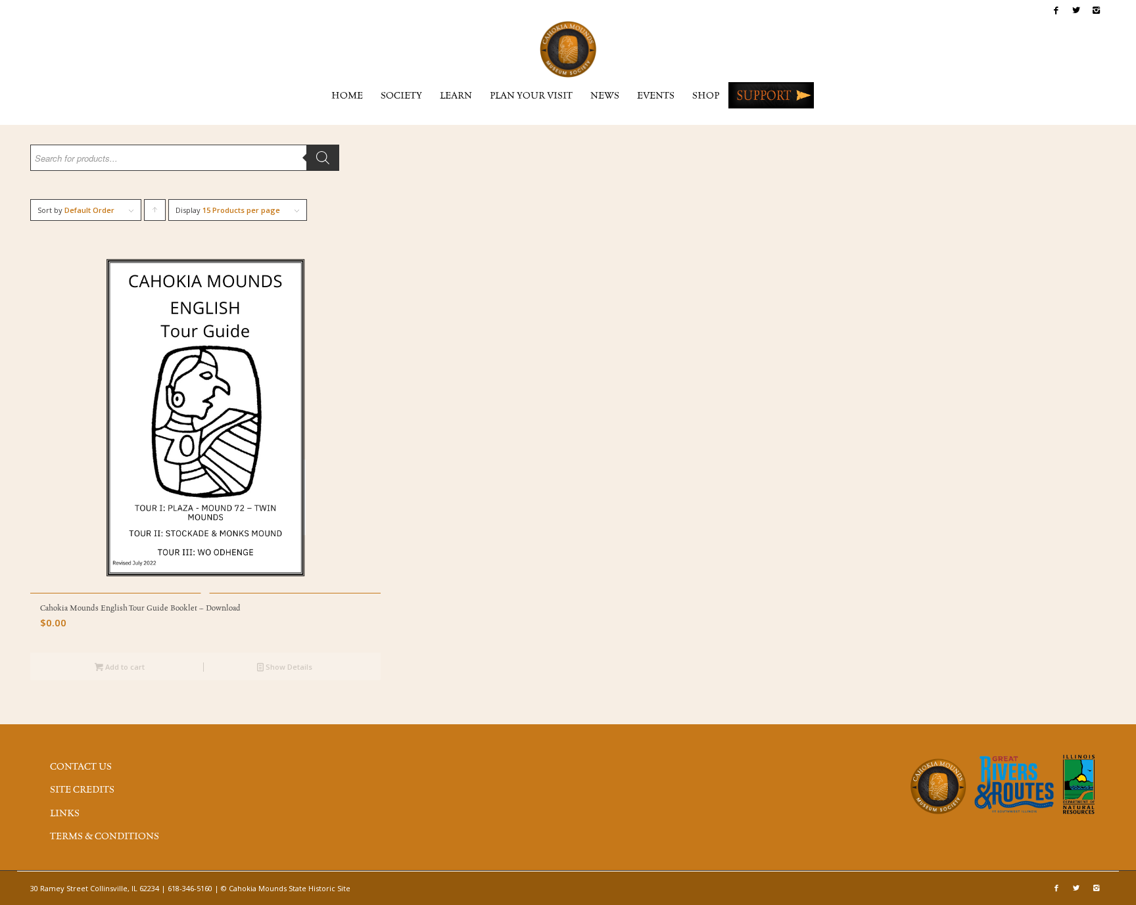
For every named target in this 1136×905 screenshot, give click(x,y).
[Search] (322, 158)
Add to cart (124, 667)
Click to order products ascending (155, 213)
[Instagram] (1096, 10)
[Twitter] (1075, 10)
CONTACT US (81, 767)
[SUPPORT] (771, 95)
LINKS (65, 813)
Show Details (288, 667)
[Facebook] (1056, 10)
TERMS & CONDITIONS (104, 836)
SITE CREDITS (82, 790)
